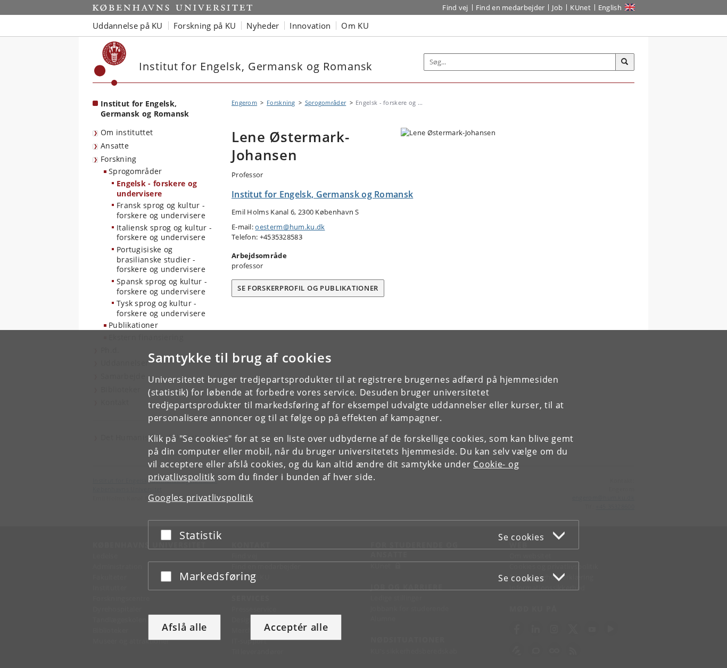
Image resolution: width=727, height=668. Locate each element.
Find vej (455, 7)
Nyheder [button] (262, 25)
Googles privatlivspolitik (200, 498)
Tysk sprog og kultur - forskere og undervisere (161, 308)
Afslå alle (184, 627)
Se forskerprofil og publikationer (307, 288)
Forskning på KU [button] (205, 25)
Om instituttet (127, 132)
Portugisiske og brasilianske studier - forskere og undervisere (161, 259)
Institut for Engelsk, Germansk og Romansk (145, 108)
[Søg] (624, 62)
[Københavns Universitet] (110, 64)
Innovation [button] (310, 25)
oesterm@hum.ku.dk (290, 227)
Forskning (119, 159)
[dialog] (363, 499)
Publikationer (133, 325)
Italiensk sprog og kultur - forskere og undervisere (164, 232)
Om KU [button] (355, 25)
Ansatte (115, 146)
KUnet (580, 7)
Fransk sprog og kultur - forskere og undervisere (161, 210)
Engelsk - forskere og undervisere (157, 188)
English (610, 7)
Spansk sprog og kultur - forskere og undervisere (162, 286)
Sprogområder (135, 171)
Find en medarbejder (510, 7)
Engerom (244, 102)
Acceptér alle (296, 627)
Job (557, 7)
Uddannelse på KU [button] (128, 25)
